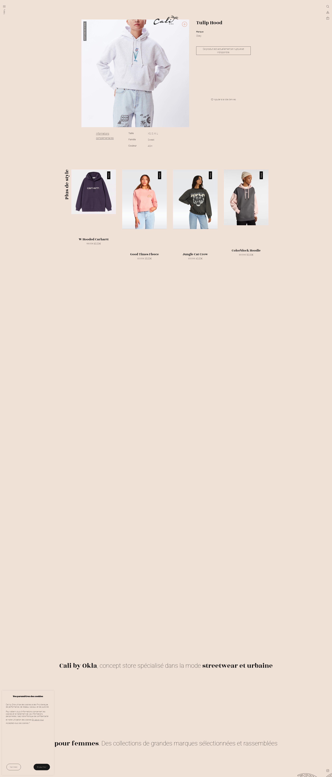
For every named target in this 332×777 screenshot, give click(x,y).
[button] (184, 26)
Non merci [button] (14, 767)
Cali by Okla (78, 665)
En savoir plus (38, 719)
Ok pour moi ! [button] (42, 767)
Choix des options (94, 247)
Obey (198, 35)
